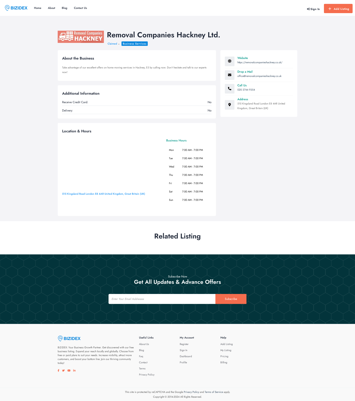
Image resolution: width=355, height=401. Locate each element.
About (51, 8)
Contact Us (80, 8)
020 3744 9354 (246, 90)
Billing (223, 362)
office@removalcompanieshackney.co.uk (259, 76)
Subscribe (231, 299)
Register (184, 344)
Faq (141, 356)
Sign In (183, 350)
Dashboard (186, 356)
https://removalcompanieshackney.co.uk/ (259, 62)
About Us (144, 344)
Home (37, 8)
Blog (64, 8)
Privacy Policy (146, 374)
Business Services (134, 43)
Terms (142, 368)
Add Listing (341, 9)
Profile (183, 362)
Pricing (224, 356)
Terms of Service (214, 392)
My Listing (225, 350)
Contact (143, 362)
